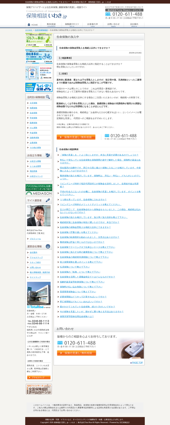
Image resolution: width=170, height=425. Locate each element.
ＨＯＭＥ (29, 30)
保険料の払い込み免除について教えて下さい (81, 287)
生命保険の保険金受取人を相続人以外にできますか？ (85, 227)
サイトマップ (35, 277)
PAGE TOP (137, 363)
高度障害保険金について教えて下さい (78, 292)
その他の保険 (35, 147)
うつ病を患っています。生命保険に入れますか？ (83, 199)
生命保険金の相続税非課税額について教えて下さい (84, 257)
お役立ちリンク (36, 176)
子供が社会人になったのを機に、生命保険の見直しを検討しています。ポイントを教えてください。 (100, 193)
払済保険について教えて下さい (75, 267)
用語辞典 (33, 171)
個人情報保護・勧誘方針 (40, 272)
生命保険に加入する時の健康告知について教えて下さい (86, 252)
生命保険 (33, 113)
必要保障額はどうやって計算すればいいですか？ (83, 297)
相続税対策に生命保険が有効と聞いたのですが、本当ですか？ (89, 222)
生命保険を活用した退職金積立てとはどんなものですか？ (87, 277)
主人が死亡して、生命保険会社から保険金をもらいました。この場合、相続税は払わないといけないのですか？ (100, 211)
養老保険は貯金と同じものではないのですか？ (82, 242)
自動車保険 (34, 138)
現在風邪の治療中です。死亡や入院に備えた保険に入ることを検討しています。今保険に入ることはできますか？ (100, 169)
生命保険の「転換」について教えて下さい (80, 272)
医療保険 (33, 123)
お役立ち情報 (35, 161)
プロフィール (35, 239)
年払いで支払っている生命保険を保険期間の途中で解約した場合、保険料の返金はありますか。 (100, 161)
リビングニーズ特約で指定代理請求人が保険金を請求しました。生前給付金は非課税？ (99, 185)
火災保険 (33, 103)
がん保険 (33, 128)
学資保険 (33, 118)
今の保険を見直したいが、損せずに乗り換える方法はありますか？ (92, 311)
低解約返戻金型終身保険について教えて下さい (82, 282)
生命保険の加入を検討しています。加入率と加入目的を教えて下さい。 (94, 217)
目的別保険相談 (41, 30)
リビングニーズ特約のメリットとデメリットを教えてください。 (91, 204)
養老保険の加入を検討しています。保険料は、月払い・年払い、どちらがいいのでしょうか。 (100, 177)
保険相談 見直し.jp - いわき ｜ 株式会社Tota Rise (73, 422)
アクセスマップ (36, 257)
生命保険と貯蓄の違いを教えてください (79, 232)
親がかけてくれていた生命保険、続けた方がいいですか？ (87, 307)
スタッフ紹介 (35, 262)
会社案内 (33, 252)
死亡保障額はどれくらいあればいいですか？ (81, 302)
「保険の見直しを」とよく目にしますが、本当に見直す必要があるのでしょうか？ (99, 155)
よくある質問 (35, 166)
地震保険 (33, 108)
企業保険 (33, 143)
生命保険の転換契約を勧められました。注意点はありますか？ (89, 237)
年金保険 (33, 133)
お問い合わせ (35, 267)
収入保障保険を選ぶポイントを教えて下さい (81, 262)
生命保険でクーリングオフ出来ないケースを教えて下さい (87, 247)
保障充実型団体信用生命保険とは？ (77, 316)
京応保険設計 (124, 422)
